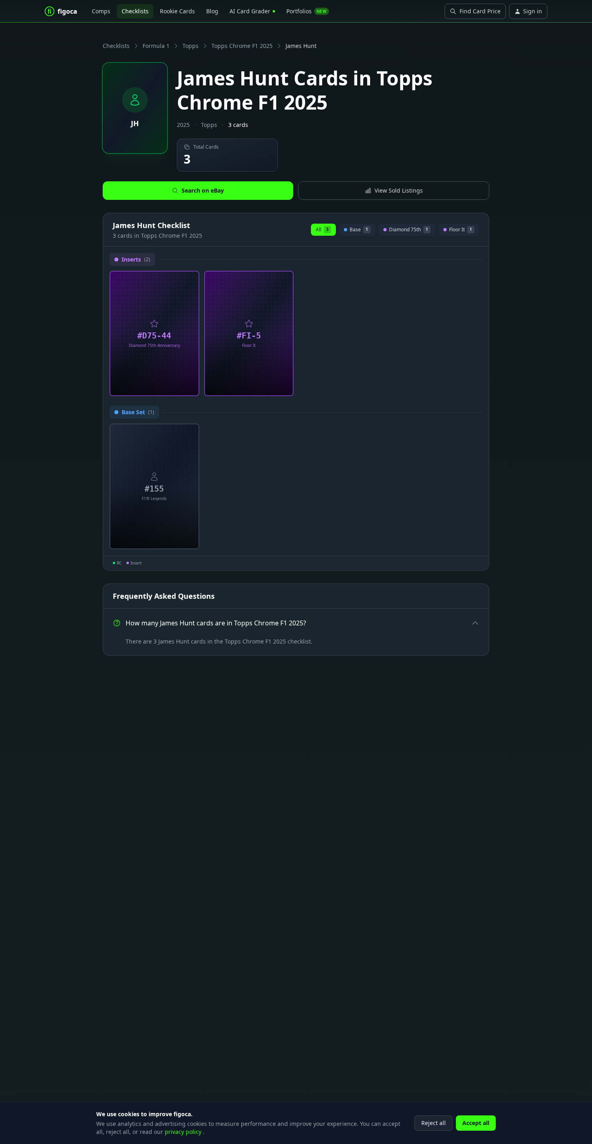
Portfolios (306, 11)
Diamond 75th (407, 230)
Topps (190, 46)
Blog (212, 11)
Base (357, 230)
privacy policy (184, 1132)
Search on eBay (203, 190)
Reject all (433, 1123)
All (322, 229)
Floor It (460, 230)
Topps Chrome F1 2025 (242, 46)
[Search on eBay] (190, 387)
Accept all (475, 1123)
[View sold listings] (177, 387)
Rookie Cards (177, 11)
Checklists (135, 11)
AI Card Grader (250, 11)
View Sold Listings (399, 190)
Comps (101, 11)
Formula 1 (156, 46)
